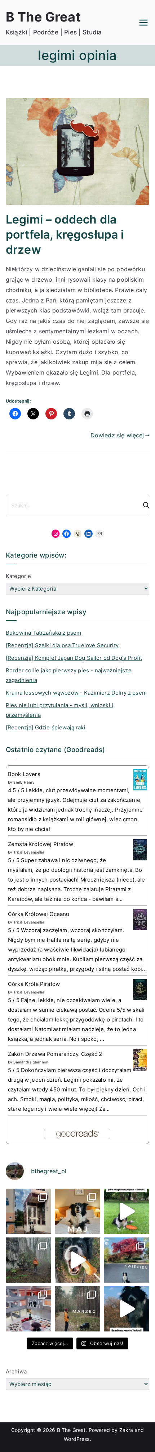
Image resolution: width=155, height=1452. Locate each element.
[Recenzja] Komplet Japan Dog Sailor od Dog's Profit (74, 657)
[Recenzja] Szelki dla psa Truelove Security (62, 645)
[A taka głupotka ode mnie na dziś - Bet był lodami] (77, 1260)
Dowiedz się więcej (117, 435)
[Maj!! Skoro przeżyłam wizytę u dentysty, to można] (77, 1211)
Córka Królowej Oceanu (38, 914)
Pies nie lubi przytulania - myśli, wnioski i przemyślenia (59, 710)
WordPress (76, 1439)
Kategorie (18, 576)
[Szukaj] (143, 505)
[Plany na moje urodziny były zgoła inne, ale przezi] (28, 1211)
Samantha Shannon (30, 1062)
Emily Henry (24, 782)
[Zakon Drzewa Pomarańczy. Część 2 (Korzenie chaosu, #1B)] (140, 1059)
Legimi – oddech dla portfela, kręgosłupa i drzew (65, 234)
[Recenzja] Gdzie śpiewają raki (45, 727)
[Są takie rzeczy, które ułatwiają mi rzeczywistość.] (28, 1308)
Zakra (126, 1430)
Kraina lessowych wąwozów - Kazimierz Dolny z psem (76, 692)
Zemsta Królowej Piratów (40, 844)
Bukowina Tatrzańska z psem (43, 632)
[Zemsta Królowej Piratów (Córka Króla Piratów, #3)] (140, 849)
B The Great (43, 17)
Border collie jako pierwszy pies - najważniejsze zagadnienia (69, 675)
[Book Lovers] (140, 779)
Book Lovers (24, 774)
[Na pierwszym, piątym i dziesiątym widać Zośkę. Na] (28, 1260)
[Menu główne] (143, 23)
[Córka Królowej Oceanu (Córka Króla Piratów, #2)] (140, 919)
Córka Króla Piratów (34, 984)
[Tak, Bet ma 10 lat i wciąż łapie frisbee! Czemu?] (126, 1211)
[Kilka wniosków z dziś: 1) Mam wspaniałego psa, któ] (126, 1308)
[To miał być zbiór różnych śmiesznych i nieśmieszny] (77, 1308)
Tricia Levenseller (28, 852)
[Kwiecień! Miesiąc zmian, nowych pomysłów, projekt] (126, 1260)
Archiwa (16, 1371)
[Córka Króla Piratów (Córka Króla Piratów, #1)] (140, 989)
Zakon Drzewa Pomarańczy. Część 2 (55, 1054)
